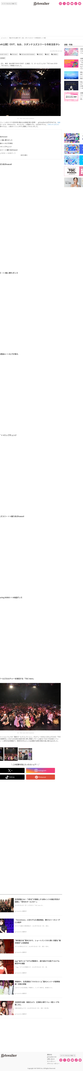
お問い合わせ (51, 1059)
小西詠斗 (55, 54)
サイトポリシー (51, 1061)
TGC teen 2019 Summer (27, 54)
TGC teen (14, 54)
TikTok (40, 54)
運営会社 (49, 1054)
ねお (48, 54)
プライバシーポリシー (53, 1063)
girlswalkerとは (51, 1056)
